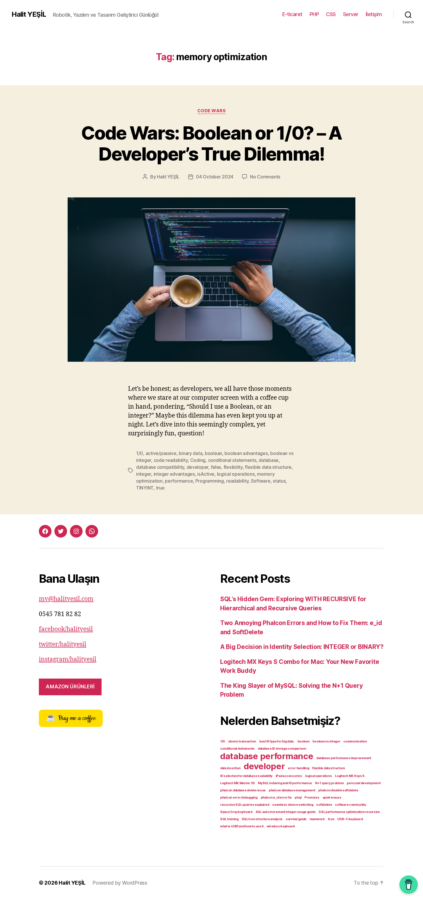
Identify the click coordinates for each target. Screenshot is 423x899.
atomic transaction (242, 741)
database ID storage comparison (282, 749)
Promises (311, 797)
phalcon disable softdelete (338, 790)
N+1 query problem (329, 783)
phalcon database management (292, 790)
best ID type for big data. (276, 741)
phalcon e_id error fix (276, 797)
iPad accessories (289, 776)
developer (198, 467)
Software (260, 481)
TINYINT (144, 488)
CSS (331, 14)
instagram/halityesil (67, 659)
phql (298, 797)
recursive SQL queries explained (244, 805)
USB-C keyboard (350, 819)
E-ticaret (292, 14)
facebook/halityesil (66, 629)
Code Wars (211, 110)
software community (350, 805)
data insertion (230, 768)
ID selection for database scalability (246, 776)
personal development (364, 783)
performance (179, 481)
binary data (190, 453)
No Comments (265, 177)
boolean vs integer (326, 741)
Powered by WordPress (119, 883)
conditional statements (232, 460)
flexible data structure (268, 467)
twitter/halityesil (62, 644)
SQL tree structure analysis (262, 819)
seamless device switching (292, 805)
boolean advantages (246, 453)
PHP (314, 14)
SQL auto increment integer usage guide (286, 812)
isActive (205, 474)
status (279, 481)
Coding (197, 460)
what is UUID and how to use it (242, 826)
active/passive (161, 453)
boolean (213, 453)
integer (143, 474)
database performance (266, 756)
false (216, 467)
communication (355, 741)
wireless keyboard (281, 826)
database (269, 460)
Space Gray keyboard (236, 812)
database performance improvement (343, 758)
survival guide (296, 819)
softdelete (324, 805)
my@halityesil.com (66, 599)
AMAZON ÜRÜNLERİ (70, 687)
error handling (298, 768)
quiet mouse (332, 797)
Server (351, 14)
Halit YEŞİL (29, 14)
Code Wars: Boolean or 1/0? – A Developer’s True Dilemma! (211, 143)
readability (237, 481)
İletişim (374, 14)
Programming (209, 481)
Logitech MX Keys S (350, 776)
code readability (171, 460)
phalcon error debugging (239, 797)
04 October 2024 (214, 177)
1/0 (139, 453)
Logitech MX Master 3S (237, 783)
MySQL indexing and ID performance (285, 783)
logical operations (236, 474)
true (160, 488)
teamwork (317, 819)
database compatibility (160, 467)
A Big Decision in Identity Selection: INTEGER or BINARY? (302, 646)
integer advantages (174, 474)
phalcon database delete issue (243, 790)
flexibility (233, 467)
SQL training (229, 819)
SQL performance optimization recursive (349, 812)
